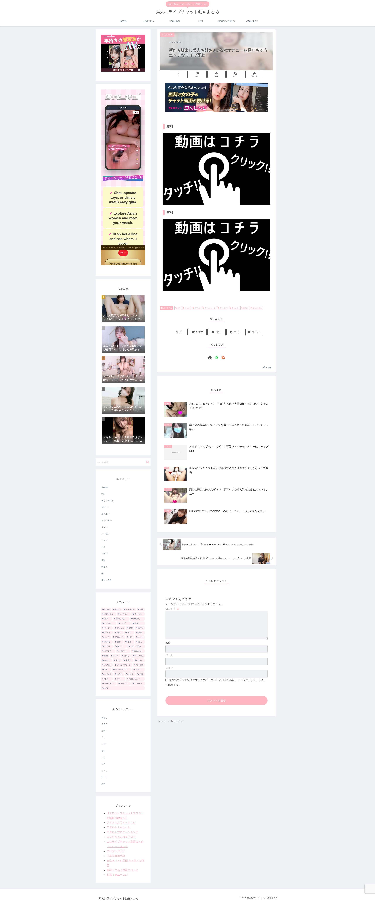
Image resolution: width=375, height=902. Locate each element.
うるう (104, 724)
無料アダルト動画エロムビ (122, 870)
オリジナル (167, 308)
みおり (104, 770)
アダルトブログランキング (122, 832)
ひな (103, 757)
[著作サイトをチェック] (210, 357)
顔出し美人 (257, 308)
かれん (104, 731)
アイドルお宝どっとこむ (121, 822)
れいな (104, 777)
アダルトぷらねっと (118, 827)
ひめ (103, 764)
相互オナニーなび (117, 874)
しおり (104, 744)
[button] (235, 74)
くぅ (103, 737)
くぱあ (187, 308)
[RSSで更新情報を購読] (223, 357)
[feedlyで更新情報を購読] (216, 357)
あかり (104, 717)
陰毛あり (235, 308)
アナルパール (210, 308)
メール (169, 655)
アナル (197, 308)
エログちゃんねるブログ (121, 836)
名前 (168, 642)
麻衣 (103, 784)
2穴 (179, 308)
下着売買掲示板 (116, 855)
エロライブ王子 (116, 851)
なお (103, 750)
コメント (172, 608)
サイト (169, 667)
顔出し (246, 308)
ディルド (223, 308)
